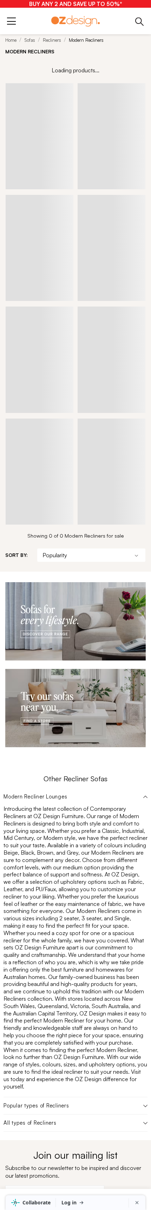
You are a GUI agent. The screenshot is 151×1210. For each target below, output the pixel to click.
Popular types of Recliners (36, 1106)
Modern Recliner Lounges (35, 797)
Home (11, 40)
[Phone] (139, 21)
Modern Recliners (86, 40)
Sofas (29, 40)
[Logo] (75, 20)
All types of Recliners (30, 1123)
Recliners (52, 40)
